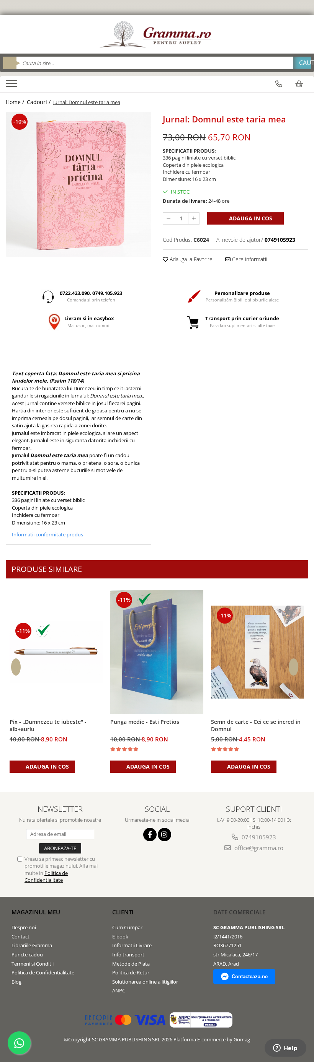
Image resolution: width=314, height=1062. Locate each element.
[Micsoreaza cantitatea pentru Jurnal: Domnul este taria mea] (168, 218)
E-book (120, 936)
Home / (16, 102)
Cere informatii (249, 259)
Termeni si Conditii (32, 963)
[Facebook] (150, 834)
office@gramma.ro (258, 848)
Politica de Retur (130, 972)
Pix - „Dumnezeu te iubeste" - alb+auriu (48, 725)
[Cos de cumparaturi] (299, 83)
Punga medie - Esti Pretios (144, 721)
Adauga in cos (249, 218)
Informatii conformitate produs (47, 534)
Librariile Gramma (31, 945)
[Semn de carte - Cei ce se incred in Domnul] (257, 652)
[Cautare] (302, 63)
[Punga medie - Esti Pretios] (156, 652)
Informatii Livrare (132, 945)
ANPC (118, 990)
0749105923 (258, 837)
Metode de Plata (131, 963)
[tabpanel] (78, 184)
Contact (20, 936)
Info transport (128, 954)
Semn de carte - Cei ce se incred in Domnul (256, 725)
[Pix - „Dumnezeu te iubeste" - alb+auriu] (56, 652)
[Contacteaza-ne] (279, 83)
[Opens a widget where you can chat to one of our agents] (285, 1048)
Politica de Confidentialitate (46, 876)
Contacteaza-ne (250, 976)
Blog (16, 981)
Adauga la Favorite (190, 259)
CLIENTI (123, 912)
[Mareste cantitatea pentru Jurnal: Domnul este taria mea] (194, 218)
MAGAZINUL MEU (35, 912)
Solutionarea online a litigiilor (145, 981)
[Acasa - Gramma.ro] (157, 34)
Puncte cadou (27, 954)
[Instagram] (164, 834)
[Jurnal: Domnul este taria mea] (78, 184)
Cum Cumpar (127, 927)
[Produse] (12, 85)
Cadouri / (39, 102)
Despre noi (23, 927)
